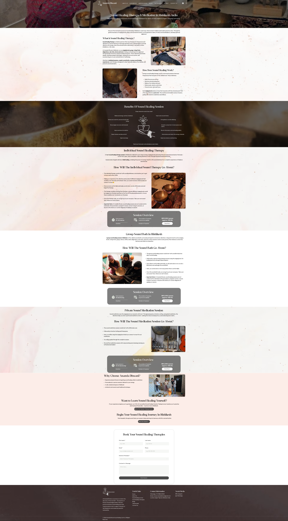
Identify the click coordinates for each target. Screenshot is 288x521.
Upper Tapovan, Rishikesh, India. (162, 497)
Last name (148, 440)
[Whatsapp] (176, 496)
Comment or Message (124, 463)
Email (120, 447)
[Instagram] (176, 493)
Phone (146, 447)
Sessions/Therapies (124, 455)
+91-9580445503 (160, 494)
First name (121, 440)
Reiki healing (126, 160)
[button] (133, 3)
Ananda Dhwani (109, 3)
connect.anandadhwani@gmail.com (162, 496)
